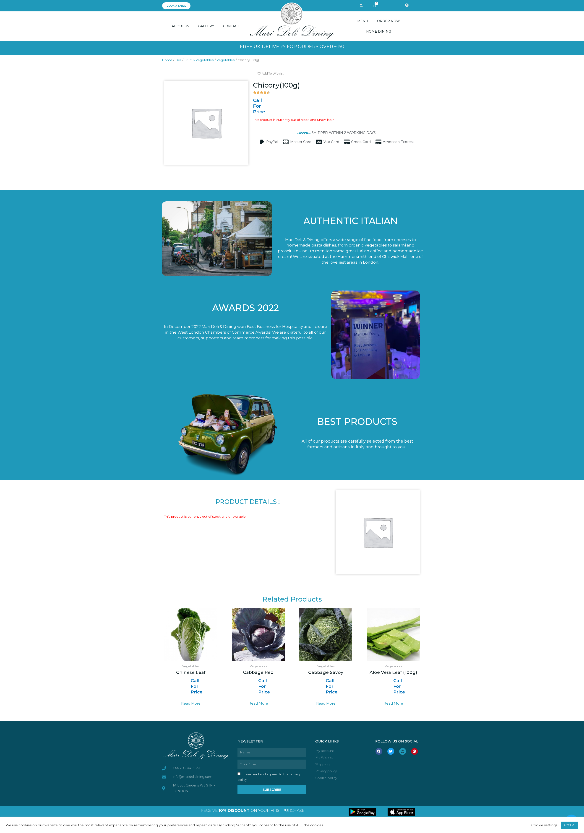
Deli (178, 60)
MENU (362, 21)
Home (167, 60)
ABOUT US (180, 26)
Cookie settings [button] (544, 825)
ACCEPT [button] (569, 825)
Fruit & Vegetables (199, 60)
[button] (361, 6)
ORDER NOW (388, 21)
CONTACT (231, 26)
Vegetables (226, 60)
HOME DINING (378, 31)
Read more (191, 703)
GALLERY (206, 26)
